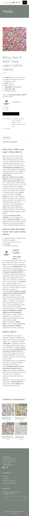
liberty (8, 128)
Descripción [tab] (7, 137)
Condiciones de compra (9, 483)
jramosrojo (14, 513)
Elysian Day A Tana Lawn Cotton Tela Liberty (21, 418)
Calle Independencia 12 (9, 459)
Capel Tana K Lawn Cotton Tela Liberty (19, 437)
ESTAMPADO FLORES (18, 119)
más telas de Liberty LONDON (17, 95)
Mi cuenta (5, 478)
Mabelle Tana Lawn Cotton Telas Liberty (7, 418)
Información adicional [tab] (10, 142)
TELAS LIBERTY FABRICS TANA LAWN (19, 124)
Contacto (5, 476)
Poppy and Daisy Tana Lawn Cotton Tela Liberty (8, 437)
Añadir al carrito (11, 113)
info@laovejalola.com (9, 465)
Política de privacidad (8, 481)
